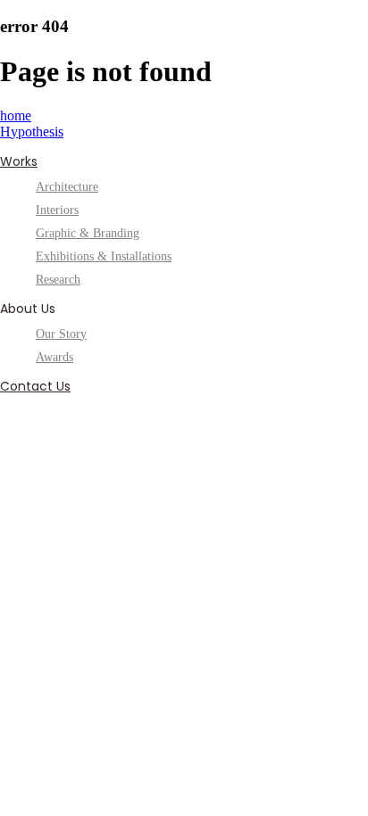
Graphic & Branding (87, 233)
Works (19, 161)
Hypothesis (31, 131)
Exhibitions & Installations (103, 256)
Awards (54, 357)
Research (58, 279)
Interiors (57, 210)
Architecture (67, 187)
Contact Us (35, 386)
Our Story (61, 334)
